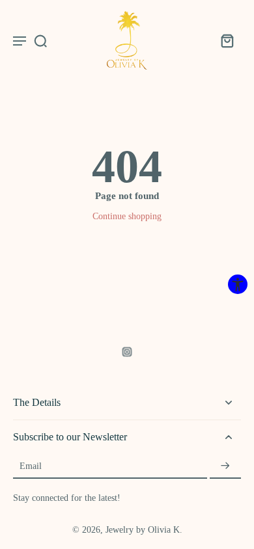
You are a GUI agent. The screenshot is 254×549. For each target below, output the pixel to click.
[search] (40, 40)
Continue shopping (127, 216)
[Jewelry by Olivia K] (127, 40)
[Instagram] (127, 352)
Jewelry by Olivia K (143, 530)
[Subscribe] (225, 466)
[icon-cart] (226, 40)
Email (31, 467)
